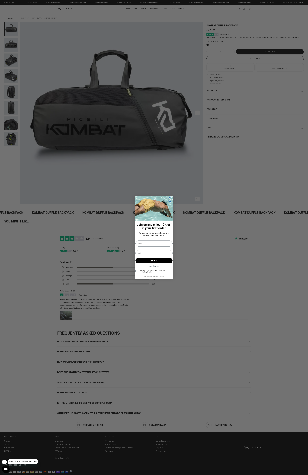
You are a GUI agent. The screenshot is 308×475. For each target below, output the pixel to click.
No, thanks (154, 266)
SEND (154, 260)
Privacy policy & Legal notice (154, 276)
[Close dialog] (170, 199)
